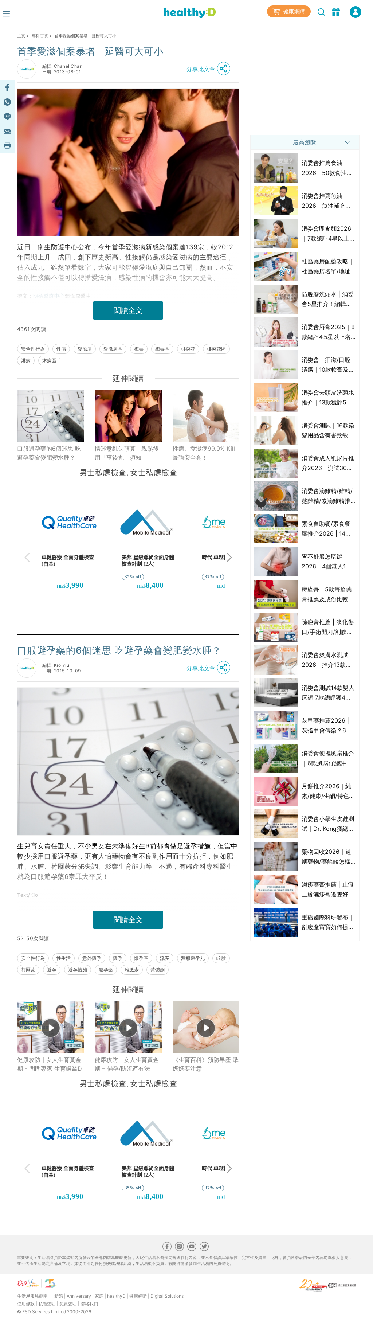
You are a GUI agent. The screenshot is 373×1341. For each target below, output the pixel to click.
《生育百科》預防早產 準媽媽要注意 (206, 1064)
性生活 (63, 958)
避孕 (51, 970)
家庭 (99, 1296)
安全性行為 (33, 349)
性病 (61, 349)
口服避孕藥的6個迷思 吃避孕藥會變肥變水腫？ (49, 453)
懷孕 (117, 958)
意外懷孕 (91, 958)
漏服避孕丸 (193, 958)
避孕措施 (77, 970)
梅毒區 (162, 349)
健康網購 (293, 11)
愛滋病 (85, 349)
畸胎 (221, 958)
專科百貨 (40, 35)
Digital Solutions (167, 1296)
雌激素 (132, 970)
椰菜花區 (216, 349)
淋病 (26, 360)
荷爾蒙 (28, 970)
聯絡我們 (89, 1303)
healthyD (116, 1296)
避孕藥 (106, 970)
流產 (164, 958)
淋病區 (49, 360)
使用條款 (26, 1303)
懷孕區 (141, 958)
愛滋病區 (112, 349)
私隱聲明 (47, 1303)
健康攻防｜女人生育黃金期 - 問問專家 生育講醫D (49, 1064)
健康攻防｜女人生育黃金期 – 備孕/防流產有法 (127, 1064)
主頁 (21, 35)
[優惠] (337, 11)
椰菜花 (188, 349)
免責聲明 (68, 1303)
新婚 (58, 1296)
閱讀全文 (128, 310)
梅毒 (139, 349)
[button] (210, 69)
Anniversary (79, 1296)
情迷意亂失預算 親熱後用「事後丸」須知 (127, 453)
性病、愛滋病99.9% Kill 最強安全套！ (204, 453)
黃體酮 (157, 970)
